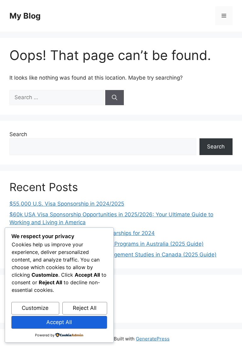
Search (18, 134)
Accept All (59, 322)
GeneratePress (153, 339)
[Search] (114, 97)
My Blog (25, 16)
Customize (35, 308)
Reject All (84, 308)
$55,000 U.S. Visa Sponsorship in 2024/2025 (66, 204)
